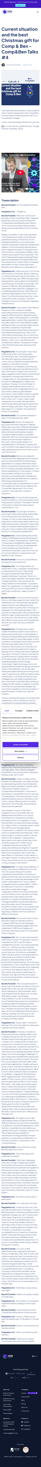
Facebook (26, 1425)
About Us (24, 1407)
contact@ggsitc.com (10, 1433)
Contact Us (25, 1411)
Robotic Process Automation (8, 1394)
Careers (29, 1393)
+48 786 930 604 (9, 1429)
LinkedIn (26, 1422)
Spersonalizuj (19, 751)
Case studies (25, 1397)
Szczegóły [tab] (18, 711)
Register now (20, 5)
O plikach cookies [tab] (32, 711)
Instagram (26, 1429)
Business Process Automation (9, 1399)
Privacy (23, 1404)
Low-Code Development (7, 1405)
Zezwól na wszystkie (20, 744)
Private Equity (7, 1413)
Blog (22, 1400)
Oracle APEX (7, 1410)
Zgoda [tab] (7, 711)
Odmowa (20, 757)
